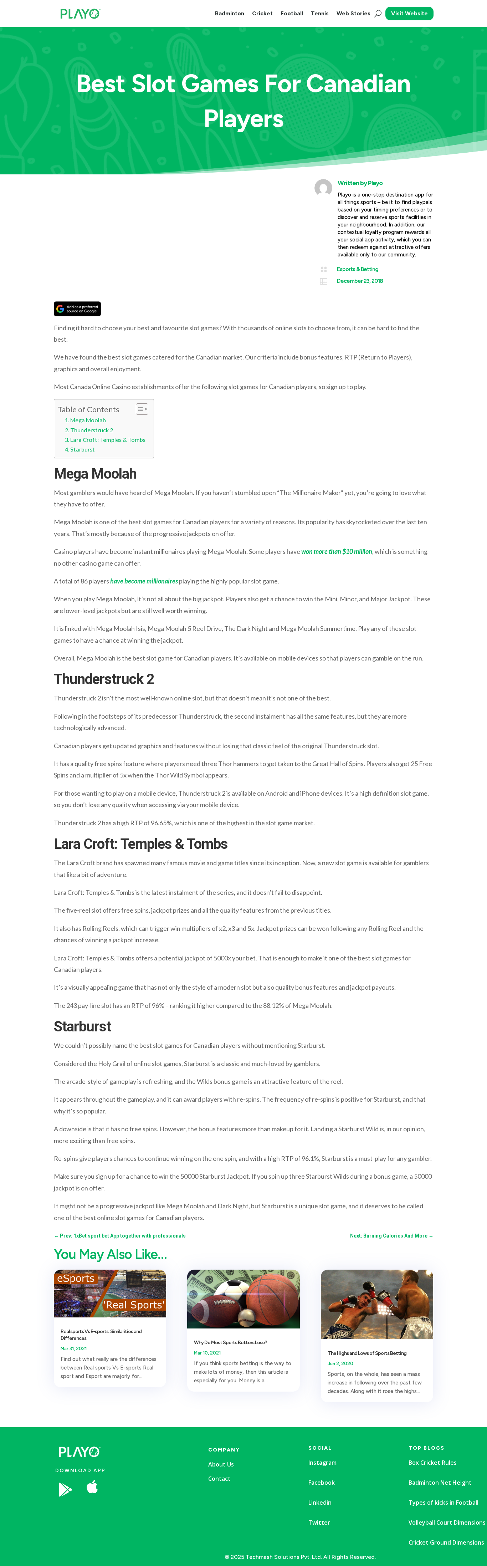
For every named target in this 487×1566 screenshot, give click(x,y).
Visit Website (409, 13)
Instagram (322, 1462)
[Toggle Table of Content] (138, 409)
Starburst (83, 449)
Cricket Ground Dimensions (446, 1542)
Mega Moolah (88, 420)
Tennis (320, 13)
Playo (375, 183)
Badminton (229, 13)
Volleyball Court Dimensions (447, 1522)
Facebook (321, 1482)
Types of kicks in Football (443, 1502)
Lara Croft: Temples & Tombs (108, 439)
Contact (219, 1479)
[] (147, 1511)
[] (147, 1536)
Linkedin (320, 1502)
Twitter (319, 1522)
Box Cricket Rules (433, 1462)
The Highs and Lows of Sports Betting (367, 1353)
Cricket (262, 13)
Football (292, 13)
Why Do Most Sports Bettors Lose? (230, 1343)
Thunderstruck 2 (92, 430)
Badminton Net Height (440, 1482)
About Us (221, 1464)
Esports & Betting (357, 269)
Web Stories (353, 13)
